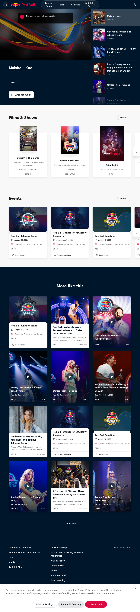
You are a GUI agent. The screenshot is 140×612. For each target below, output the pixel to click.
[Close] (135, 588)
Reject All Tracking (71, 604)
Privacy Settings (44, 604)
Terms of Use (103, 590)
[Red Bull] (22, 4)
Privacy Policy (84, 590)
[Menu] (5, 4)
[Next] (136, 151)
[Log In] (135, 5)
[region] (70, 598)
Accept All (96, 604)
